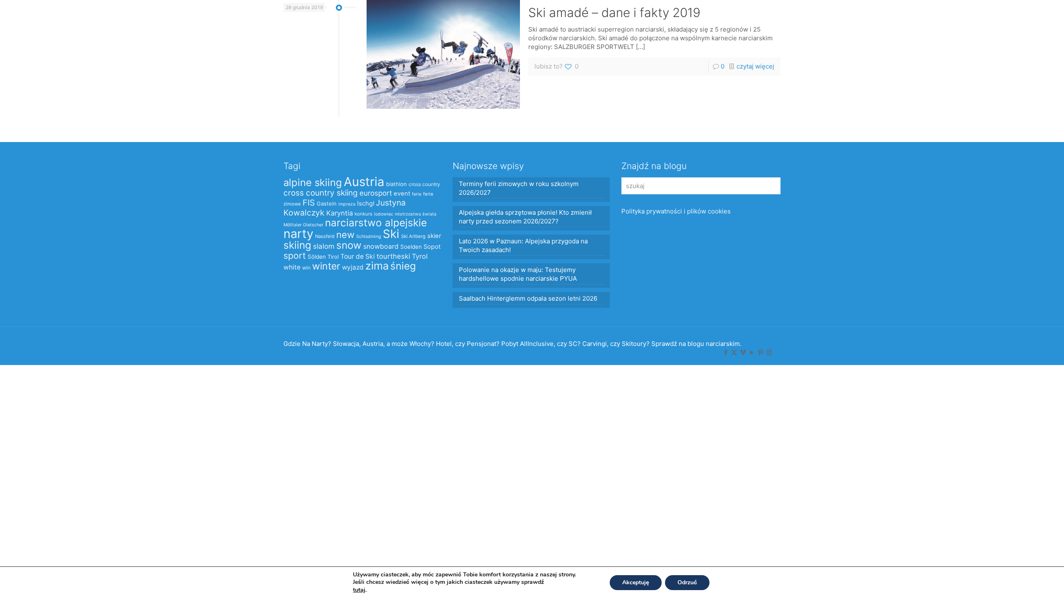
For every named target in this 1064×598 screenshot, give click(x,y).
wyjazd (353, 267)
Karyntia (339, 213)
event (402, 193)
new (345, 234)
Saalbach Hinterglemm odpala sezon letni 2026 (528, 298)
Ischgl (365, 203)
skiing (297, 245)
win (306, 268)
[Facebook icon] (725, 352)
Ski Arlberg (413, 236)
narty (298, 233)
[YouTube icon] (752, 352)
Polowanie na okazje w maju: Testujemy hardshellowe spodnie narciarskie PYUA (518, 274)
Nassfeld (325, 236)
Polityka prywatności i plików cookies (676, 211)
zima (377, 265)
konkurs (363, 214)
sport (294, 255)
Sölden (317, 256)
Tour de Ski (357, 256)
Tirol (333, 256)
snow (349, 245)
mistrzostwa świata (415, 214)
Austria (364, 181)
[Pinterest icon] (760, 352)
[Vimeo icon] (743, 352)
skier (434, 236)
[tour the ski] (25, 18)
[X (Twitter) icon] (734, 352)
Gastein (327, 203)
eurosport (376, 193)
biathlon (396, 184)
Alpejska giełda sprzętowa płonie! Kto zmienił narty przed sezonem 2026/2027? (525, 216)
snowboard (381, 246)
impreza (346, 204)
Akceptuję (635, 582)
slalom (324, 246)
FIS (309, 203)
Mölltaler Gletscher (303, 225)
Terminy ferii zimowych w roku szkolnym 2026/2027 (519, 188)
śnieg (403, 266)
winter (326, 266)
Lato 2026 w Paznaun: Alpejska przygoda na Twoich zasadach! (523, 245)
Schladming (368, 236)
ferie (416, 194)
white (291, 267)
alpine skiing (312, 182)
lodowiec (383, 214)
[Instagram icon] (769, 352)
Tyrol (420, 256)
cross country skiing (320, 193)
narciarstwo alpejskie (376, 222)
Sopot (432, 246)
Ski (391, 234)
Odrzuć (687, 582)
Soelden (411, 246)
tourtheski (393, 256)
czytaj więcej (755, 66)
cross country (424, 184)
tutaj (359, 589)
